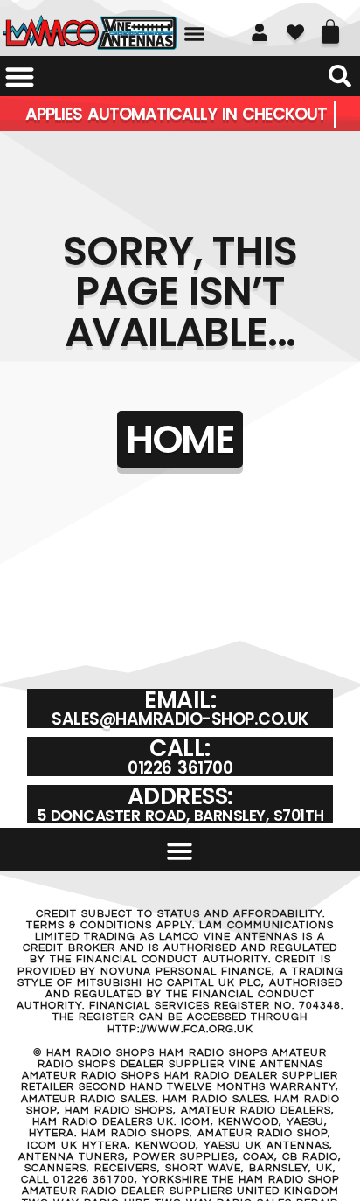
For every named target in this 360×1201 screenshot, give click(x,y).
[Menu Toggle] (19, 76)
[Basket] (330, 25)
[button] (194, 34)
